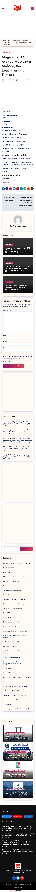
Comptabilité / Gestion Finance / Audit (15, 604)
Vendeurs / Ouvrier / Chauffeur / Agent (16, 709)
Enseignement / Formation (11, 622)
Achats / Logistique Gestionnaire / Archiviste (17, 563)
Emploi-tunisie (11, 80)
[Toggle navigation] (3, 8)
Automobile (5, 52)
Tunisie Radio (7, 704)
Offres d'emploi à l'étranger (12, 657)
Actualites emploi (8, 568)
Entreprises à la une (9, 626)
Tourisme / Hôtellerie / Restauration (14, 695)
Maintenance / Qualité (10, 646)
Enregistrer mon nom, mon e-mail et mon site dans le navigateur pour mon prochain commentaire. (17, 359)
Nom (5, 336)
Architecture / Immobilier (11, 581)
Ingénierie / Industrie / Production (14, 642)
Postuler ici (5, 182)
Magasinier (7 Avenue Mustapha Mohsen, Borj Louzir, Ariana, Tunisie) (16, 66)
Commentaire (8, 310)
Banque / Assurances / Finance (13, 590)
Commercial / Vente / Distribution (14, 599)
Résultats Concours (9, 682)
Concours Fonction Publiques (12, 608)
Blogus (27, 884)
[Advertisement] (18, 28)
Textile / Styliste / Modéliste (12, 691)
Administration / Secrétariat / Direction (16, 577)
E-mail (5, 342)
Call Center (6, 595)
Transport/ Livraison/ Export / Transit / (15, 700)
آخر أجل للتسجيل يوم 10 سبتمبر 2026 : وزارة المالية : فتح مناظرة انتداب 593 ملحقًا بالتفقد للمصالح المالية (18, 423)
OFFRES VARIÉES (8, 668)
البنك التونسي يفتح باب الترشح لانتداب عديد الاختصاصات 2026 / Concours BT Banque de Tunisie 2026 (17, 432)
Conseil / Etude (8, 613)
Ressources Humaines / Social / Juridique (16, 677)
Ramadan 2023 (8, 673)
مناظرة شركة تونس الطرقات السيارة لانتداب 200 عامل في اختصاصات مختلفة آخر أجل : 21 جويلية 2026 (16, 448)
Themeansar (18, 887)
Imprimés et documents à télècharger (15, 631)
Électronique (7, 617)
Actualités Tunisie (9, 572)
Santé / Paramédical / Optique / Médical (16, 686)
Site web (6, 348)
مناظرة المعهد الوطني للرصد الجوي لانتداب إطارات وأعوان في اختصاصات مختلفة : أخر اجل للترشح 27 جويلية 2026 (17, 456)
